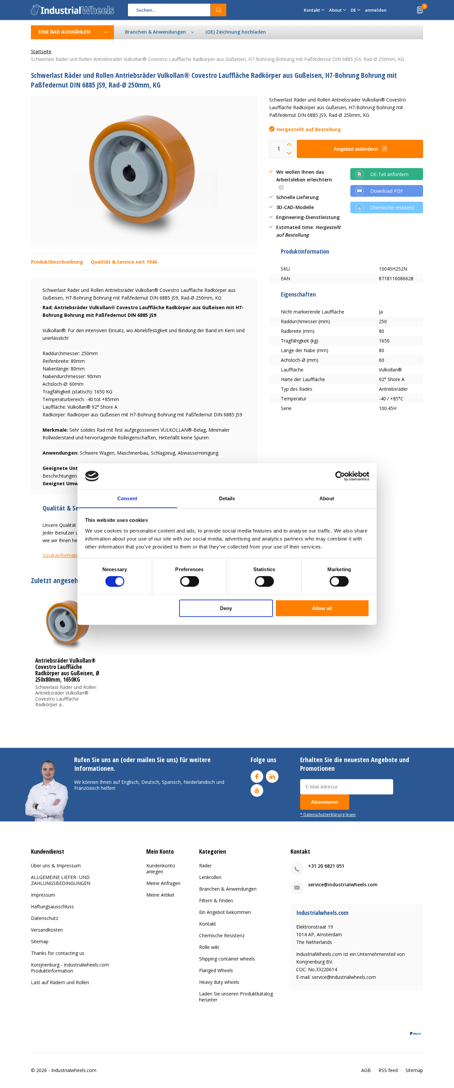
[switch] (189, 581)
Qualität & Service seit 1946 (124, 262)
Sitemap (40, 941)
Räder (205, 865)
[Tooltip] (281, 188)
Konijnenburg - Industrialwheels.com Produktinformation (70, 968)
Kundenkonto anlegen (160, 868)
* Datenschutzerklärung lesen (328, 814)
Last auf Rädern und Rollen (60, 982)
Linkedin (272, 776)
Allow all (322, 608)
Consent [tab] (127, 498)
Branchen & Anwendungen (228, 889)
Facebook (257, 776)
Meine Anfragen (163, 883)
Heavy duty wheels (219, 982)
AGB (366, 1070)
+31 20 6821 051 (326, 866)
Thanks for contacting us (57, 953)
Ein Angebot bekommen (225, 912)
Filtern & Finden (216, 900)
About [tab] (326, 498)
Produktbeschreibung (57, 262)
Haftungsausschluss (52, 906)
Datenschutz (44, 918)
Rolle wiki (209, 947)
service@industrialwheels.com (343, 884)
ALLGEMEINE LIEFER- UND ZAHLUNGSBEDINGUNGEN (60, 880)
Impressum (43, 895)
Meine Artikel (160, 895)
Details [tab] (227, 498)
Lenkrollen (210, 877)
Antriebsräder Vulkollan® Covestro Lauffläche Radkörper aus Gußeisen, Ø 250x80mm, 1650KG (67, 670)
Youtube (257, 790)
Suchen (219, 10)
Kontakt (207, 924)
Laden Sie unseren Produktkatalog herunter (236, 996)
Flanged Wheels (216, 970)
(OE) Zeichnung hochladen (235, 32)
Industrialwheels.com (73, 1070)
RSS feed (388, 1070)
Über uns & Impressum (56, 865)
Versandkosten (47, 930)
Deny (226, 608)
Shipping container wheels (227, 959)
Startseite (41, 51)
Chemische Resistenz (222, 935)
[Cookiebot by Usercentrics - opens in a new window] (340, 476)
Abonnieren (324, 802)
